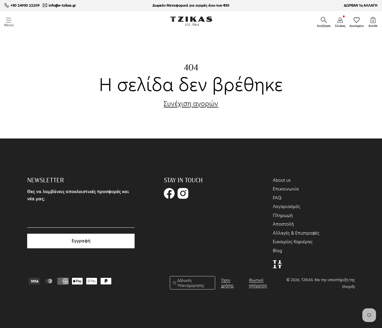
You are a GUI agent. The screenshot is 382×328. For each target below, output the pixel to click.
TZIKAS (307, 279)
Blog (277, 251)
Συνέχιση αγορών (191, 104)
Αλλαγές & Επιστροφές (296, 233)
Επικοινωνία (286, 189)
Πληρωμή (283, 215)
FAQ (277, 198)
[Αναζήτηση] (323, 20)
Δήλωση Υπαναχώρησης (190, 283)
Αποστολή (283, 224)
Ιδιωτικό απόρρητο (258, 283)
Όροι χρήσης (227, 283)
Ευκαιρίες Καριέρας (292, 242)
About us (282, 180)
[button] (323, 20)
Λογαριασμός (286, 207)
